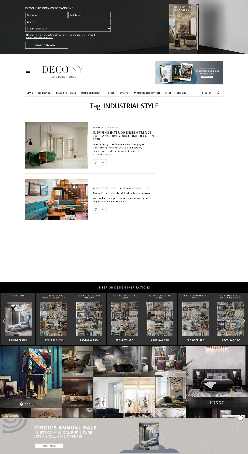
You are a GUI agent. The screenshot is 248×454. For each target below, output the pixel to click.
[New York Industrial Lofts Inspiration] (56, 199)
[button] (244, 321)
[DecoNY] (62, 72)
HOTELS (110, 92)
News (29, 92)
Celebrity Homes (66, 92)
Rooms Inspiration (148, 92)
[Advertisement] (124, 255)
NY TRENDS (44, 92)
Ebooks (181, 92)
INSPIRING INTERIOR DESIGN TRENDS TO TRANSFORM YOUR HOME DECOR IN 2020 (123, 135)
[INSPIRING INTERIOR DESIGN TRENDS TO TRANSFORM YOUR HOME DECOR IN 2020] (56, 145)
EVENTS (124, 92)
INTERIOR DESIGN (90, 92)
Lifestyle (113, 188)
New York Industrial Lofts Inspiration (121, 193)
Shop (168, 92)
